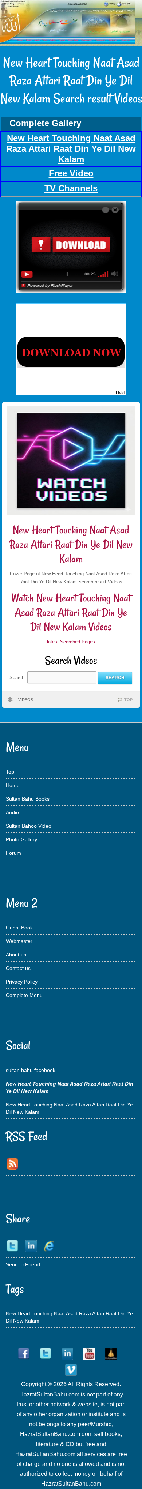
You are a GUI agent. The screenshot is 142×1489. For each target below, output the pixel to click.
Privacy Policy (22, 982)
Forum (13, 853)
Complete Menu (24, 995)
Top (10, 772)
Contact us (18, 968)
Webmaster (19, 941)
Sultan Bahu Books (28, 799)
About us (16, 955)
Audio (12, 812)
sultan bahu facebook (30, 1070)
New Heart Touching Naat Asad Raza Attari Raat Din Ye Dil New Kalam (71, 544)
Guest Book (19, 927)
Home (13, 785)
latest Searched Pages (71, 641)
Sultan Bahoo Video (28, 826)
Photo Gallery (21, 839)
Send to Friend (23, 1264)
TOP (128, 700)
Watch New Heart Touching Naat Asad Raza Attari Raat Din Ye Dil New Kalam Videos (71, 612)
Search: (18, 677)
